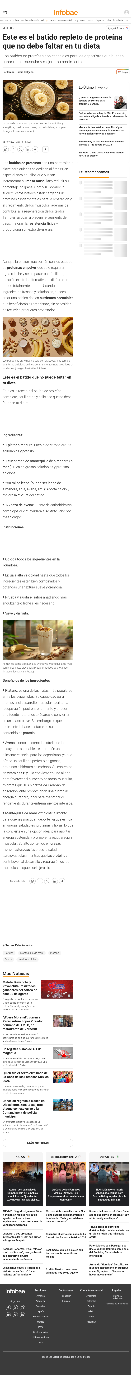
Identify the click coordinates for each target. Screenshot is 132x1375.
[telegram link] (15, 1314)
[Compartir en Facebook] (13, 149)
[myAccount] (126, 12)
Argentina (41, 1301)
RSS (41, 1342)
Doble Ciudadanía (24, 20)
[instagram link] (22, 1307)
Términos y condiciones (117, 1297)
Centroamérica (40, 1332)
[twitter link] (15, 1307)
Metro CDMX (81, 20)
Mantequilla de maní (31, 953)
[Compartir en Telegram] (35, 149)
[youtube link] (8, 1314)
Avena (8, 959)
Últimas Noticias (41, 1337)
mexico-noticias (28, 959)
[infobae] (66, 12)
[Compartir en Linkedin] (28, 149)
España (40, 1311)
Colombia (40, 1306)
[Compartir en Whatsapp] (6, 149)
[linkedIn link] (22, 1314)
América (41, 1296)
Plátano (54, 953)
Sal (36, 20)
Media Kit (91, 1321)
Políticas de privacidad (117, 1303)
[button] (5, 12)
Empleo (66, 1301)
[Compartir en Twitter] (20, 149)
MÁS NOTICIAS (38, 1143)
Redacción (66, 1296)
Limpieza (9, 20)
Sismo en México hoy (62, 20)
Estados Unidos (40, 1316)
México (7, 28)
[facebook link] (8, 1307)
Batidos (9, 953)
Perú (40, 1327)
